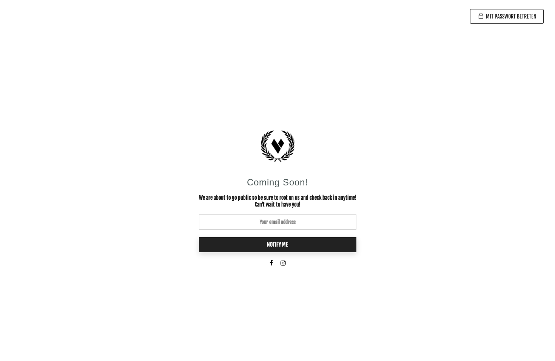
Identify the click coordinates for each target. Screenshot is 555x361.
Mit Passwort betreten (510, 16)
